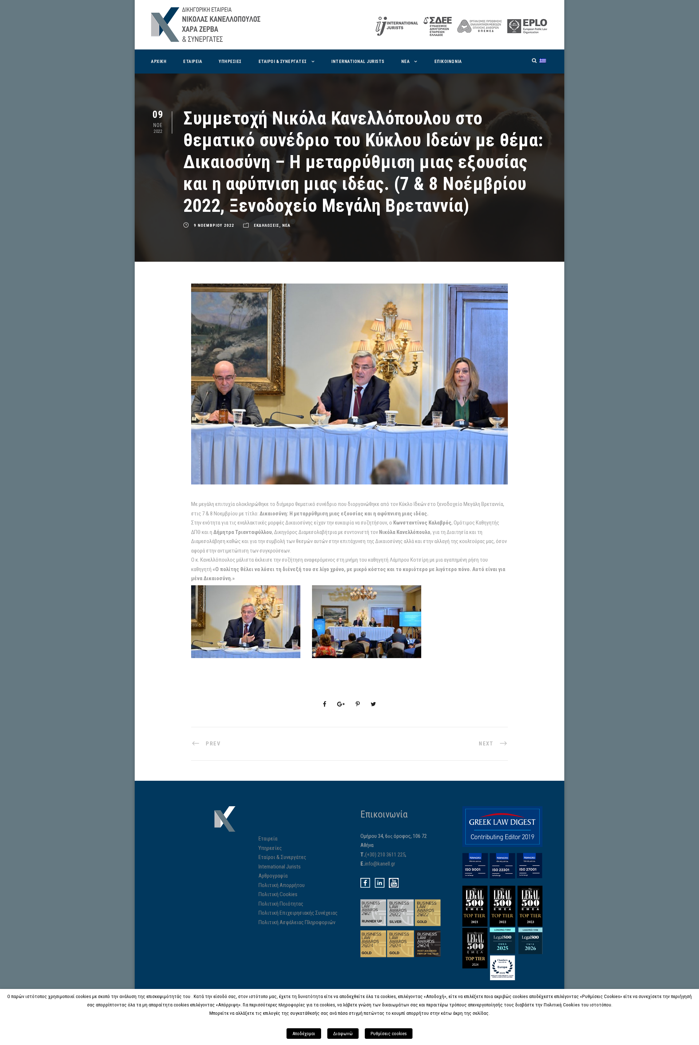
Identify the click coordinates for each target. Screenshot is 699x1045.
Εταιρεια (192, 61)
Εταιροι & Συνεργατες (282, 61)
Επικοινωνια (448, 61)
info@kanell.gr (380, 863)
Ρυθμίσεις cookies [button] (389, 1033)
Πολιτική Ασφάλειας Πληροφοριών (296, 922)
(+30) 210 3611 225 (385, 854)
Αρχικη (158, 61)
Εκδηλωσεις (266, 225)
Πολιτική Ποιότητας (280, 903)
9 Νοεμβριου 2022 (214, 225)
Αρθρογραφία (273, 875)
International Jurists (357, 61)
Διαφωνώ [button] (343, 1033)
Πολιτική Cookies (277, 894)
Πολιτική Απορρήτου (281, 885)
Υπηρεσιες (230, 61)
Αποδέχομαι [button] (303, 1033)
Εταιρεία (267, 838)
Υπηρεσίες (270, 848)
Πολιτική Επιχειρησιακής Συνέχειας (297, 913)
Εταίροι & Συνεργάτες (282, 857)
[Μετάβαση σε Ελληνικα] (543, 60)
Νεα (405, 61)
